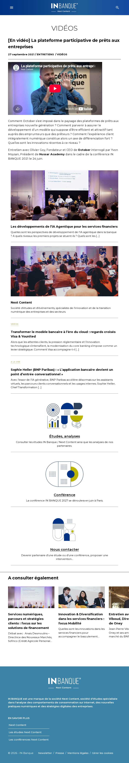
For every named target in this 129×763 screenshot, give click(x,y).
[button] (11, 7)
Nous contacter (64, 549)
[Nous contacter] (64, 529)
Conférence (64, 495)
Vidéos (62, 54)
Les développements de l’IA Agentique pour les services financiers (64, 226)
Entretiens (45, 54)
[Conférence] (64, 474)
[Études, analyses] (64, 416)
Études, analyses (64, 436)
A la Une (15, 362)
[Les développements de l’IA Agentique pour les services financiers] (64, 195)
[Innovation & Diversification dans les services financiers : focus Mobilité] (81, 597)
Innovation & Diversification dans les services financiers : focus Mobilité (81, 618)
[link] (17, 725)
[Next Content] (64, 270)
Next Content (21, 302)
